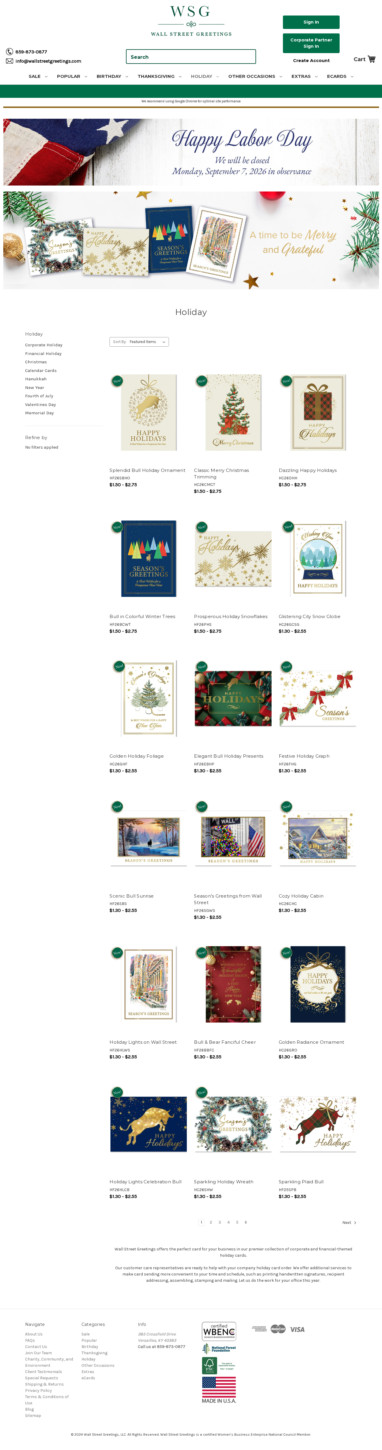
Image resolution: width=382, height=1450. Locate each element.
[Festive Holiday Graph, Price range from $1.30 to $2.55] (318, 698)
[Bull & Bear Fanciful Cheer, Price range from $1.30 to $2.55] (233, 984)
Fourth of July (39, 396)
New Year (34, 387)
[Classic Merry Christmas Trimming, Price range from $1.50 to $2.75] (233, 412)
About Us (34, 1334)
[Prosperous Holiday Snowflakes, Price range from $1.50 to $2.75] (233, 558)
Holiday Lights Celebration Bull (145, 1182)
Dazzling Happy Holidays (308, 470)
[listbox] (149, 341)
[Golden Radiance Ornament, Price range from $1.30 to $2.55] (318, 984)
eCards (337, 76)
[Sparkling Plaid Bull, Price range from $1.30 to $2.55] (318, 1124)
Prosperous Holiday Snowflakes (230, 616)
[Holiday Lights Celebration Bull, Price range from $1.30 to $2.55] (148, 1124)
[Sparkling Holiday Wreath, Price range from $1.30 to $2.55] (233, 1124)
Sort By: (120, 341)
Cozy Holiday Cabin (301, 896)
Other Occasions (252, 76)
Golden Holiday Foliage (137, 756)
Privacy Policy (38, 1390)
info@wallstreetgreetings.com (48, 61)
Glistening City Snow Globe (310, 616)
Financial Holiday (43, 353)
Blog (29, 1409)
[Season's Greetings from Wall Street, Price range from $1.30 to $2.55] (233, 838)
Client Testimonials (43, 1371)
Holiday (202, 76)
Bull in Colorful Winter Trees (142, 616)
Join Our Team (38, 1352)
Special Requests (41, 1377)
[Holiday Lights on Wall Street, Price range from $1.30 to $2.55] (148, 984)
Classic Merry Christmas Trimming (221, 473)
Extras (302, 76)
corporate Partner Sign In (311, 43)
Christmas (36, 362)
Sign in (311, 22)
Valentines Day (40, 404)
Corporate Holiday (43, 345)
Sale (35, 76)
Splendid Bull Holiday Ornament (147, 470)
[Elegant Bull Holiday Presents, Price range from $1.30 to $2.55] (233, 698)
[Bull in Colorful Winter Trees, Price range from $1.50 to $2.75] (148, 558)
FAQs (30, 1340)
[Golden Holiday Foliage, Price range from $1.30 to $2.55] (148, 698)
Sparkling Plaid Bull (301, 1182)
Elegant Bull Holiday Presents (228, 756)
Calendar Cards (41, 370)
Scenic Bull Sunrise (132, 896)
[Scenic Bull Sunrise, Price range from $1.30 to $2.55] (148, 838)
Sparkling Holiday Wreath (223, 1182)
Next (347, 1222)
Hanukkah (36, 379)
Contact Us (36, 1346)
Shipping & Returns (44, 1384)
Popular (69, 76)
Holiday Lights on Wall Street (143, 1042)
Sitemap (33, 1415)
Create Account (311, 60)
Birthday (109, 76)
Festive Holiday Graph (304, 756)
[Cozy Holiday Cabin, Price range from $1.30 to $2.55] (318, 838)
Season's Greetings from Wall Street (228, 899)
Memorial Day (39, 413)
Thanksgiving (157, 76)
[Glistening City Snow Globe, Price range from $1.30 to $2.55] (318, 558)
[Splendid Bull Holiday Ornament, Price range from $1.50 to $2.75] (148, 412)
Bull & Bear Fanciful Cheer (225, 1042)
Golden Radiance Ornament (311, 1042)
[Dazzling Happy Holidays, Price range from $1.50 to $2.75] (318, 412)
